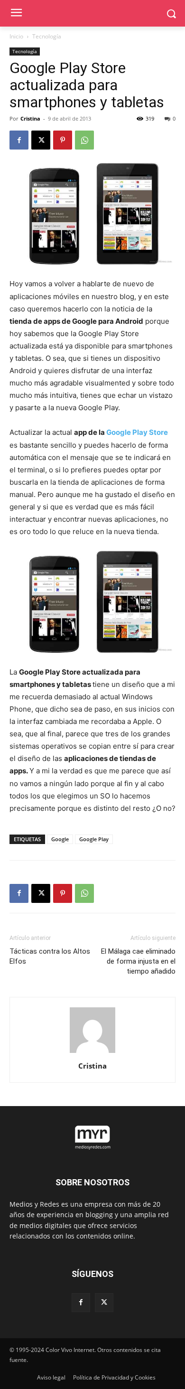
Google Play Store (137, 432)
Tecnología (46, 36)
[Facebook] (18, 140)
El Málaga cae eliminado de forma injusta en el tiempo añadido (138, 961)
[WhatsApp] (84, 140)
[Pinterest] (62, 140)
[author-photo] (92, 1053)
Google (60, 839)
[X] (40, 140)
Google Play (94, 839)
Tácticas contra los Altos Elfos (49, 956)
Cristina (30, 118)
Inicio (16, 36)
